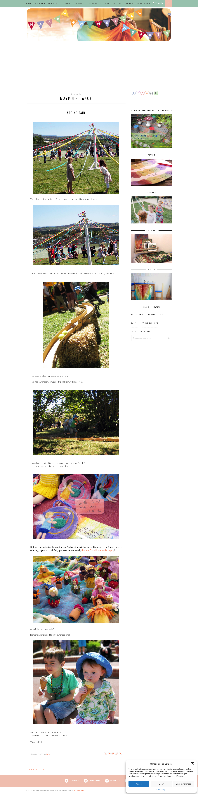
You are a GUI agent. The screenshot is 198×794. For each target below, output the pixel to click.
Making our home (150, 323)
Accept (139, 784)
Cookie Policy (160, 789)
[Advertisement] (99, 70)
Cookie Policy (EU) (145, 3)
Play (162, 314)
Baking (134, 323)
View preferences (183, 784)
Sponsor (129, 3)
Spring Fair (76, 112)
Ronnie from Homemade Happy (98, 550)
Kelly (48, 754)
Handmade (152, 314)
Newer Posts (37, 769)
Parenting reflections (98, 3)
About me (117, 3)
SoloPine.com (79, 790)
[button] (192, 763)
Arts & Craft (137, 314)
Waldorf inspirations (45, 3)
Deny (161, 784)
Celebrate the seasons (71, 3)
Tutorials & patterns (141, 332)
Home (28, 3)
